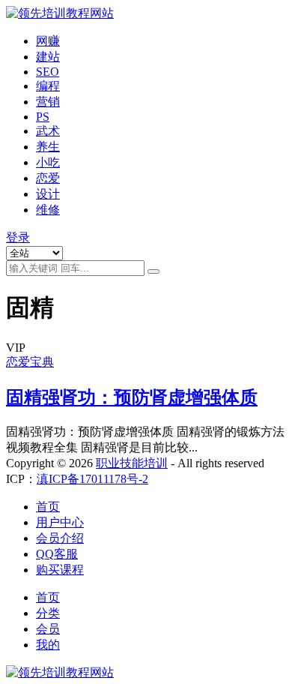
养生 (48, 146)
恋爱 (48, 178)
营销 (48, 101)
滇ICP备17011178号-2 (92, 478)
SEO (47, 71)
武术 (48, 130)
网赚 (48, 40)
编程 (48, 86)
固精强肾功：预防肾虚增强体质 (132, 397)
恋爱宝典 (30, 362)
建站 (48, 56)
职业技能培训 (132, 463)
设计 (48, 194)
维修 (48, 209)
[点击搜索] (153, 271)
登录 (18, 237)
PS (42, 116)
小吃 (48, 162)
